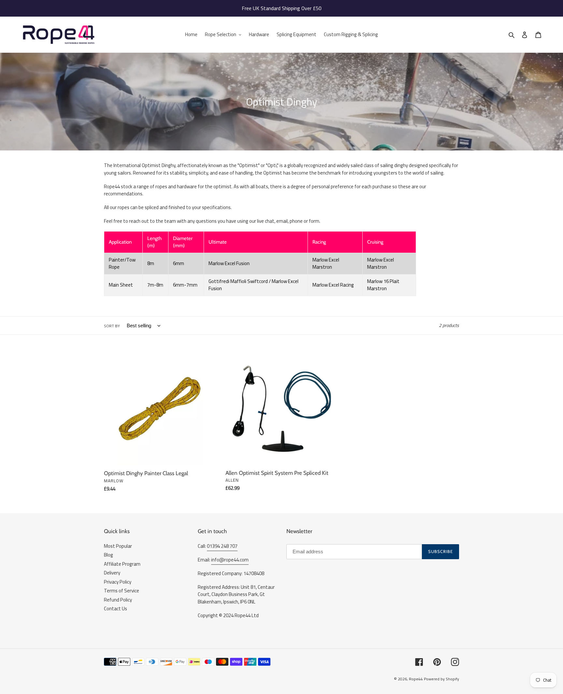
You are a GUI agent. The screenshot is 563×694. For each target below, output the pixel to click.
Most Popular (118, 546)
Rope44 (416, 679)
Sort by (112, 326)
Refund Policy (118, 599)
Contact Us (115, 608)
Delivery (112, 572)
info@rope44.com (230, 559)
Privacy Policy (117, 582)
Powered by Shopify (441, 679)
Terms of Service (121, 590)
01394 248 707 (222, 546)
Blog (108, 554)
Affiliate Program (122, 564)
